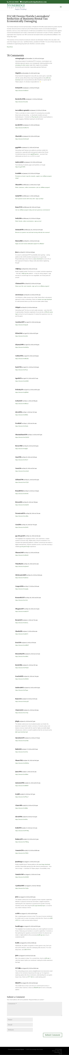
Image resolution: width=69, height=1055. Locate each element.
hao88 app (19, 926)
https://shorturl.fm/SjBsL (21, 808)
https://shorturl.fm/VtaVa (21, 426)
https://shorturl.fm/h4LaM (22, 139)
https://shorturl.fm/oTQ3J (22, 482)
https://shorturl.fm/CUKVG (22, 437)
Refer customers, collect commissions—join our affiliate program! (32, 187)
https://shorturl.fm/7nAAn (22, 888)
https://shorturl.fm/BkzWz (22, 358)
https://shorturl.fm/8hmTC (22, 127)
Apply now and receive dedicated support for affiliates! (29, 243)
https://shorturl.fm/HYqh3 (22, 667)
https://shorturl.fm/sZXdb (21, 740)
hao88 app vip (40, 935)
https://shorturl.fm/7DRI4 (21, 853)
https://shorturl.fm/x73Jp (21, 712)
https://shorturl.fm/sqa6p (21, 589)
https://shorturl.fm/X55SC (22, 679)
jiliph (17, 721)
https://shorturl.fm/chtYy (21, 752)
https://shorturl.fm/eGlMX (22, 381)
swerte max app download (45, 299)
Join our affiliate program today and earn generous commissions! (32, 210)
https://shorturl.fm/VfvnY (21, 459)
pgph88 (18, 147)
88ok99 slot (37, 987)
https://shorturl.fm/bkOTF (22, 611)
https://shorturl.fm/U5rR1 (21, 527)
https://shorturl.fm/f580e (21, 414)
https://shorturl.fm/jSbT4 (21, 634)
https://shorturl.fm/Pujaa (21, 690)
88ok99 (18, 983)
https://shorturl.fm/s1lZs (21, 336)
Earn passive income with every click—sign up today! (29, 198)
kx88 (17, 943)
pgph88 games (35, 154)
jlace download (38, 258)
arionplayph (19, 58)
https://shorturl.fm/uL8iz (21, 101)
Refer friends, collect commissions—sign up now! (28, 221)
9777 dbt (30, 977)
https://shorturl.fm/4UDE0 (22, 877)
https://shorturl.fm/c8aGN (22, 504)
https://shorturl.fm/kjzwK (21, 324)
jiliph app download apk (21, 732)
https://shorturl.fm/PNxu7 (22, 797)
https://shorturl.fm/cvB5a (21, 516)
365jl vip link (25, 273)
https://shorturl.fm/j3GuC (21, 577)
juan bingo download (44, 864)
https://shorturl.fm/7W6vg (22, 842)
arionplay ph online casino (22, 65)
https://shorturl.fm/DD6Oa (22, 763)
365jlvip (18, 269)
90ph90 (18, 73)
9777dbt (18, 968)
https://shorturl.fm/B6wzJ (21, 403)
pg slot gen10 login (25, 546)
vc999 (17, 913)
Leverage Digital (19, 1049)
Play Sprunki (35, 117)
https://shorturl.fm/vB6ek (21, 774)
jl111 (16, 897)
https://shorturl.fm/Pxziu (21, 369)
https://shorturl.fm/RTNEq (22, 830)
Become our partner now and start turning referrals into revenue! (32, 232)
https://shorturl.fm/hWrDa (22, 347)
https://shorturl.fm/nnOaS (22, 471)
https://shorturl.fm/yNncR (22, 566)
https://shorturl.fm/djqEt (21, 448)
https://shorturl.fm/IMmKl (21, 555)
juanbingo (19, 861)
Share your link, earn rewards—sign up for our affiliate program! (32, 286)
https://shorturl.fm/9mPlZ (21, 493)
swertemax (19, 295)
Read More (10, 47)
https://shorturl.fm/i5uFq (21, 622)
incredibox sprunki (22, 110)
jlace (17, 252)
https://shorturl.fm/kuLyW (22, 701)
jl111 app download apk (38, 905)
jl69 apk (47, 958)
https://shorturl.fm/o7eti (21, 600)
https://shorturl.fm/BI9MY (22, 785)
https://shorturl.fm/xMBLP (22, 645)
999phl (17, 307)
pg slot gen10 (20, 536)
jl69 (16, 955)
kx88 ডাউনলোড (27, 949)
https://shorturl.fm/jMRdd (21, 392)
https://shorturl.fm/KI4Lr (21, 819)
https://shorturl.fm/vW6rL (21, 656)
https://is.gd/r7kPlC (20, 167)
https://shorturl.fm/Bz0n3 (21, 90)
